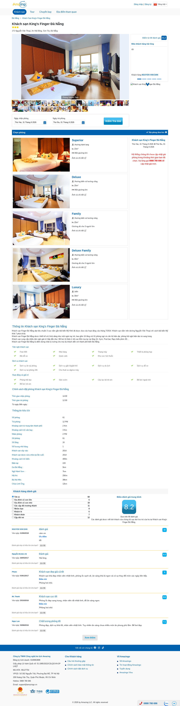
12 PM (65, 422)
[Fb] (174, 703)
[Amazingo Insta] (99, 648)
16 (64, 442)
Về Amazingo (125, 661)
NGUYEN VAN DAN (150, 75)
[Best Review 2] (149, 79)
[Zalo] (167, 703)
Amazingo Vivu (126, 672)
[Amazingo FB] (95, 648)
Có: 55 (42, 546)
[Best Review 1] (144, 79)
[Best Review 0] (139, 79)
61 (64, 417)
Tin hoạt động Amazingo (130, 665)
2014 (65, 451)
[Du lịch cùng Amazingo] (20, 4)
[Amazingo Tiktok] (103, 648)
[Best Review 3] (154, 79)
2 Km (65, 426)
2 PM (65, 434)
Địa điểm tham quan (67, 12)
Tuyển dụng (125, 669)
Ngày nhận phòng (21, 118)
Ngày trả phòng (59, 118)
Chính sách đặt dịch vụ (78, 669)
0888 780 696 (150, 703)
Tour (32, 12)
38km (65, 480)
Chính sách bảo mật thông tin (81, 665)
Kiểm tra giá (113, 121)
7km (64, 471)
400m (65, 459)
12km (65, 484)
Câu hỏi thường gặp (76, 661)
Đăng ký (148, 4)
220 (64, 463)
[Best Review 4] (159, 79)
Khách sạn (19, 12)
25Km (65, 475)
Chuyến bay (45, 12)
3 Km (65, 430)
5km (64, 467)
